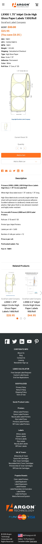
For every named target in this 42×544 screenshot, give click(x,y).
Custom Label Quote (21, 375)
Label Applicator (21, 482)
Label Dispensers (21, 484)
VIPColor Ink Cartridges (21, 468)
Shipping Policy (21, 392)
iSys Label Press (21, 419)
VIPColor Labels (21, 446)
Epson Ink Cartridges (21, 458)
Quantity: (21, 144)
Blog (21, 355)
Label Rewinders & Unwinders (21, 489)
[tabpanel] (10, 294)
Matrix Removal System (21, 496)
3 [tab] (25, 318)
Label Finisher (21, 487)
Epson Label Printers (21, 414)
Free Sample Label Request (21, 373)
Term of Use (21, 395)
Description (21, 178)
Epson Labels (21, 436)
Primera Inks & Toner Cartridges (21, 466)
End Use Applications (21, 377)
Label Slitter (21, 491)
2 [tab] (21, 318)
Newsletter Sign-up (21, 363)
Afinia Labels (21, 434)
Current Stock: (21, 137)
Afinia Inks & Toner (21, 456)
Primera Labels (21, 439)
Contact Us (21, 358)
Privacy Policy (21, 387)
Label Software (21, 494)
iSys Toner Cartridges (21, 461)
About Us (21, 353)
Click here (33, 541)
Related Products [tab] (21, 266)
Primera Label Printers (21, 422)
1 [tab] (17, 318)
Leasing (21, 360)
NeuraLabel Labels (21, 444)
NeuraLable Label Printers (21, 417)
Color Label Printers (21, 479)
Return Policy (21, 390)
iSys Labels (21, 441)
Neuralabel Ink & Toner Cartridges (21, 463)
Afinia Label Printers (21, 412)
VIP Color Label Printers (21, 424)
